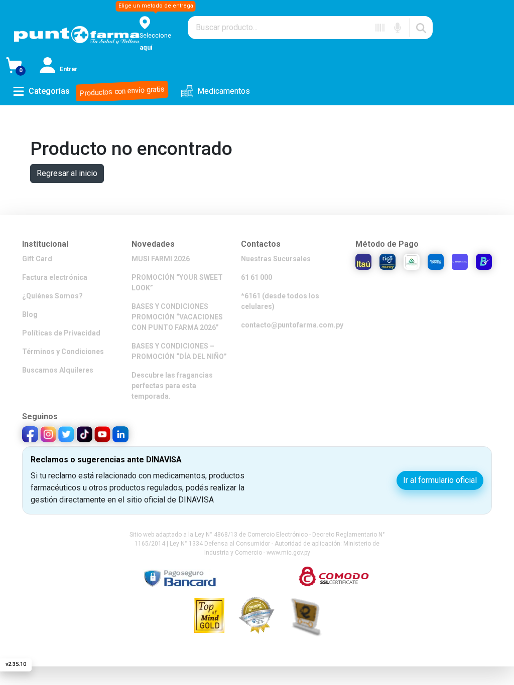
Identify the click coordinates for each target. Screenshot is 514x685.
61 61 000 (256, 277)
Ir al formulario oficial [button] (440, 480)
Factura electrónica (54, 277)
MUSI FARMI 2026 (161, 259)
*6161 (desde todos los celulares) (280, 301)
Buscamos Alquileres (57, 370)
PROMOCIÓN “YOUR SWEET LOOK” (177, 282)
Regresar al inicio (67, 173)
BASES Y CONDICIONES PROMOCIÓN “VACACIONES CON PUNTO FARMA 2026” (177, 316)
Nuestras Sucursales (276, 259)
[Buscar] (421, 27)
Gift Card (37, 259)
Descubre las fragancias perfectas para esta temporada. (172, 385)
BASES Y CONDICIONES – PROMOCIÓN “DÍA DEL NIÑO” (179, 351)
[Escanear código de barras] (380, 27)
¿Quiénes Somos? (52, 296)
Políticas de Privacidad (61, 333)
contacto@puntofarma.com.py (292, 325)
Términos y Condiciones (63, 352)
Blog (30, 314)
